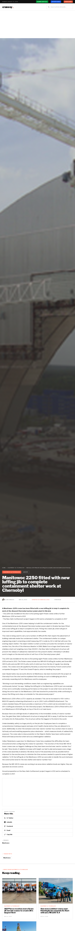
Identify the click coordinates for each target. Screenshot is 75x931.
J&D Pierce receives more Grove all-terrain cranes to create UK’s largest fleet (18, 911)
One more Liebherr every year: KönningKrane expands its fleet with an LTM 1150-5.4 (55, 911)
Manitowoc (5, 843)
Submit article (42, 1)
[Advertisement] (37, 24)
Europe (25, 572)
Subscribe (68, 1)
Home (4, 567)
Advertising (56, 1)
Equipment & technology (16, 567)
